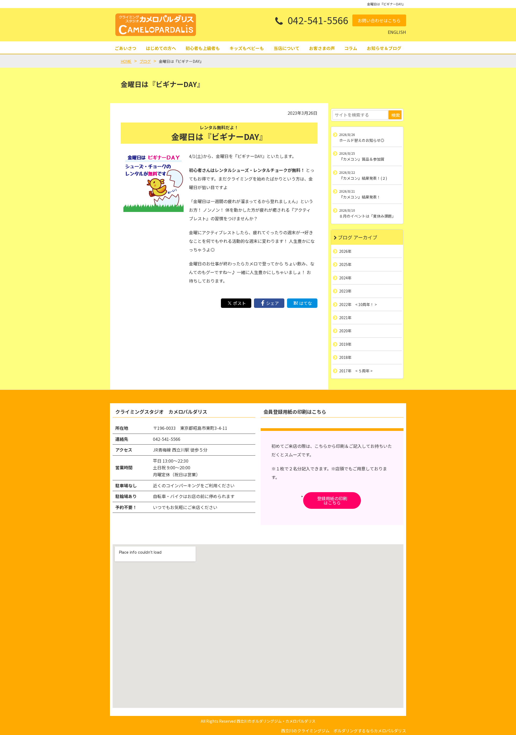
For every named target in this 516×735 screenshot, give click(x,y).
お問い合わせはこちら (379, 20)
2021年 (345, 317)
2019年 (345, 344)
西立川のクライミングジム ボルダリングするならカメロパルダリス (343, 730)
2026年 (345, 251)
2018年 (345, 357)
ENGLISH (397, 32)
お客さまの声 (322, 48)
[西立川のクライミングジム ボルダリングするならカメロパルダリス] (155, 24)
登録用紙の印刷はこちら (332, 500)
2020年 (345, 330)
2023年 (345, 291)
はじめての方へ (161, 48)
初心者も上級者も (202, 48)
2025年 (345, 264)
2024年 (345, 277)
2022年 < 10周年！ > (358, 304)
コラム (350, 48)
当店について (286, 48)
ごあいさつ (125, 48)
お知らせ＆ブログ (384, 48)
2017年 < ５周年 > (355, 370)
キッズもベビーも (247, 48)
